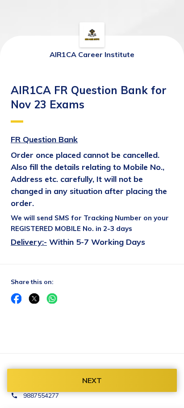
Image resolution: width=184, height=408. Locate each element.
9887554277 (41, 396)
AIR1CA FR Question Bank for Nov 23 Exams (89, 97)
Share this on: (32, 282)
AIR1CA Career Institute (92, 54)
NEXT (92, 380)
